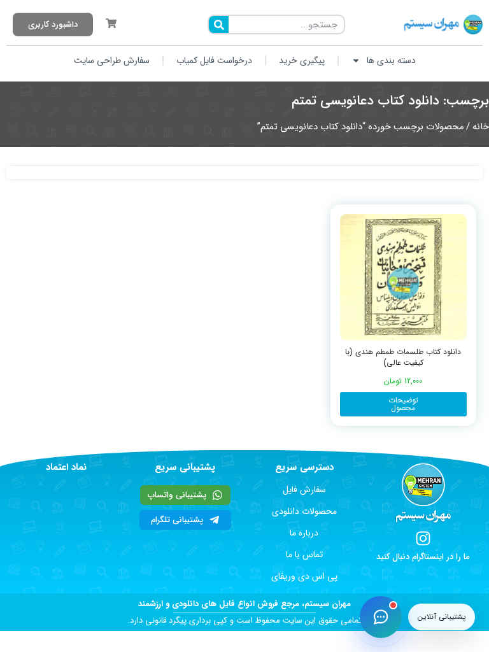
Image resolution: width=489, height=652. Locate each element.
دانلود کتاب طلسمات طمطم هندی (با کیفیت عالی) (403, 357)
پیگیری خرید (302, 60)
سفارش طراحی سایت (112, 60)
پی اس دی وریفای (304, 576)
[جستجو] (219, 24)
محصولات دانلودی (304, 511)
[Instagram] (423, 538)
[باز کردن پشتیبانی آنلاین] (381, 617)
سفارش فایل (304, 490)
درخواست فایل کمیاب (214, 60)
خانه (480, 127)
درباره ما (304, 533)
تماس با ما (304, 555)
